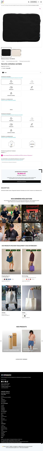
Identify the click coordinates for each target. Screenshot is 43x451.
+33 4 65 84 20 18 (4, 387)
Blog (2, 398)
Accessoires (3, 432)
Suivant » (3, 241)
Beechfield (3, 418)
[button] (40, 9)
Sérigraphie (3, 408)
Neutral (3, 61)
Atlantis (2, 415)
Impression (3, 407)
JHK (1, 421)
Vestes (2, 430)
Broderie (2, 406)
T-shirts (2, 425)
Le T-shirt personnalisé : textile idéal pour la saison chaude (10, 440)
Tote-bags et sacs (4, 431)
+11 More (32, 279)
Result (2, 422)
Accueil (2, 5)
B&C (2, 414)
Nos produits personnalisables (6, 397)
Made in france (4, 312)
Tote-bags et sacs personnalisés (9, 5)
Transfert (2, 405)
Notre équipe (3, 401)
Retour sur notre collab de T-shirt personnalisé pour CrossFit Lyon (11, 439)
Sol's (2, 417)
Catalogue (3, 423)
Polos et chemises (4, 427)
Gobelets (2, 433)
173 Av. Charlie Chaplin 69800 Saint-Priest (5, 384)
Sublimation (3, 409)
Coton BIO (8, 68)
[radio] (2, 279)
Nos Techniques (4, 403)
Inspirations (3, 399)
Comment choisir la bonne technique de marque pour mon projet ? (12, 77)
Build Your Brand (3, 416)
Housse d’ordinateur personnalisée (22, 5)
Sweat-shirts (3, 426)
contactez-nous (38, 447)
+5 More (12, 279)
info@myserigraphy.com (5, 386)
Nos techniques (3, 400)
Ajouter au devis (21, 181)
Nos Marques (4, 411)
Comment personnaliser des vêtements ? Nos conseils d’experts (11, 442)
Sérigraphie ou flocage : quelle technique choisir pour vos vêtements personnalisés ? (14, 441)
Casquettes (3, 434)
